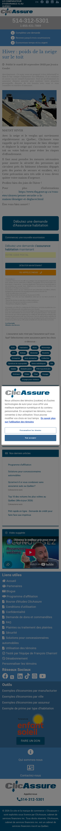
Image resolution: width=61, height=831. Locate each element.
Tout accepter (30, 438)
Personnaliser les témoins (30, 430)
